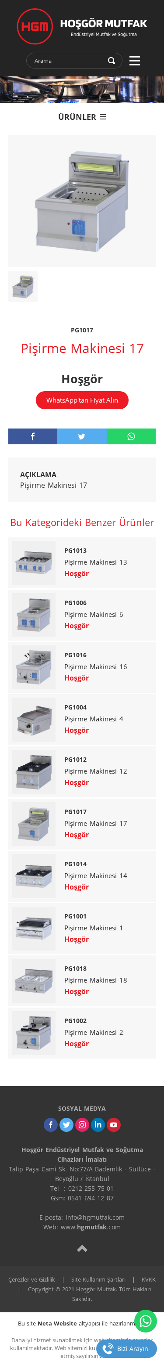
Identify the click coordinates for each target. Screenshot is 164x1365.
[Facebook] (51, 1125)
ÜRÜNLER (77, 117)
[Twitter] (66, 1125)
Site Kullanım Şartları (98, 1279)
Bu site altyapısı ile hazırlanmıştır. (82, 1323)
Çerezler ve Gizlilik (31, 1279)
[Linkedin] (98, 1125)
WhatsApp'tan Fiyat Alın (82, 400)
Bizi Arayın (132, 1348)
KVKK (149, 1279)
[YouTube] (114, 1125)
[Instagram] (82, 1125)
